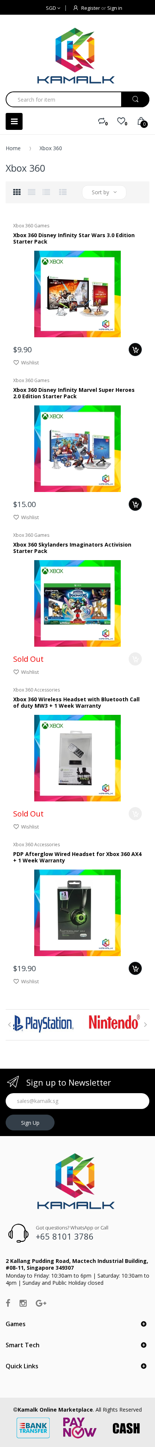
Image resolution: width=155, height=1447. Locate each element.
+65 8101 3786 (65, 1236)
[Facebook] (8, 1303)
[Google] (41, 1303)
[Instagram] (23, 1303)
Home (13, 148)
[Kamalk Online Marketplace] (77, 55)
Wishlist (30, 362)
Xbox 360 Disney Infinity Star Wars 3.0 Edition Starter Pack (74, 238)
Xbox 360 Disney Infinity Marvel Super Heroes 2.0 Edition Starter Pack (74, 393)
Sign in (114, 8)
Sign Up (30, 1122)
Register (90, 8)
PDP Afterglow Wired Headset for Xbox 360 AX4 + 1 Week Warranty (77, 857)
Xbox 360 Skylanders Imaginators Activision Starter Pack (72, 548)
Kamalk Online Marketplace (55, 1409)
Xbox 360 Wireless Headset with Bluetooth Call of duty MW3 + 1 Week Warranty (76, 703)
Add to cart (135, 349)
